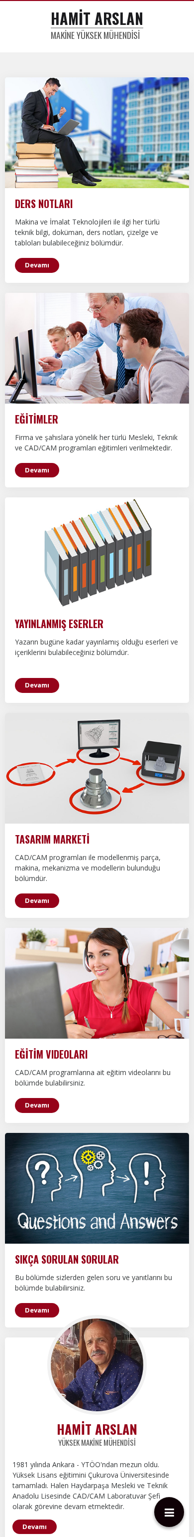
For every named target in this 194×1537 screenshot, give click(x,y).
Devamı (37, 386)
